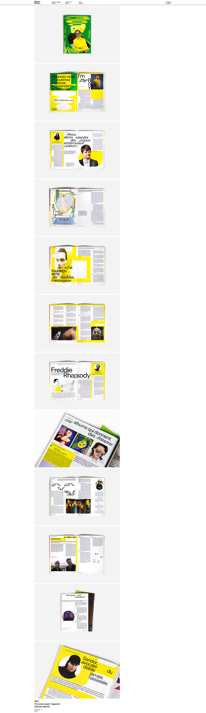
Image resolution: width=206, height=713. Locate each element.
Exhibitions (68, 2)
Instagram (169, 2)
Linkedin (168, 3)
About (67, 3)
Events (54, 3)
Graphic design (56, 2)
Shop (80, 2)
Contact (81, 3)
